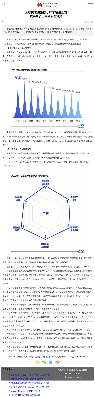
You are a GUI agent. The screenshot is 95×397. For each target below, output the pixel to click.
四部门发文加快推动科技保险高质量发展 (24, 395)
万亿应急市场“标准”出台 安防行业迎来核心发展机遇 (29, 383)
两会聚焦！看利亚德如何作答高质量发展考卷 (26, 379)
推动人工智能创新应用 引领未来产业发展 (24, 391)
